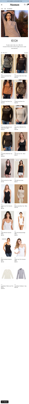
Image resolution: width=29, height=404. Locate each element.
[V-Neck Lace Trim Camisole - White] (21, 247)
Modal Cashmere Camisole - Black (6, 260)
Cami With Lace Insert (19, 180)
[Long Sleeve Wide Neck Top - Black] (7, 141)
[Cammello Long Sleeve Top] (7, 89)
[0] (27, 5)
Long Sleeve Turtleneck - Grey (20, 286)
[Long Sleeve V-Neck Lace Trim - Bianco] (7, 273)
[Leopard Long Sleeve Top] (21, 89)
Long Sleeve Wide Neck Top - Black (7, 154)
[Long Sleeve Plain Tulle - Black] (21, 63)
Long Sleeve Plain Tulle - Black (21, 75)
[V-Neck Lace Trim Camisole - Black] (7, 193)
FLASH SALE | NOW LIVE (14, 1)
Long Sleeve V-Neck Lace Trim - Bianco (7, 287)
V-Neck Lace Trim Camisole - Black (6, 206)
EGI (1, 74)
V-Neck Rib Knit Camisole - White (6, 233)
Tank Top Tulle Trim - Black (6, 180)
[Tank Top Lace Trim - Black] (21, 141)
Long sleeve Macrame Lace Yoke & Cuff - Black (6, 128)
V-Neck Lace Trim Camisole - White (20, 260)
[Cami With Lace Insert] (21, 168)
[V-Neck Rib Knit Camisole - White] (7, 220)
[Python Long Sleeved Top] (7, 63)
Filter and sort (5, 52)
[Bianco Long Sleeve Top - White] (21, 193)
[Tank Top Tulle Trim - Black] (7, 168)
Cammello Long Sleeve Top (6, 101)
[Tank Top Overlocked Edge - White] (21, 220)
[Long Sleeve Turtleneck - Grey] (21, 273)
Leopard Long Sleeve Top (19, 101)
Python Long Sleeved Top (6, 75)
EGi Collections (9, 8)
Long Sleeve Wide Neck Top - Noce (20, 128)
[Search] (25, 6)
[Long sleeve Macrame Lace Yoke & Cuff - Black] (7, 114)
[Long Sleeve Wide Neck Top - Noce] (21, 114)
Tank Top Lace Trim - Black (20, 153)
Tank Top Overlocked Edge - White (20, 233)
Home (2, 8)
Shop (5, 8)
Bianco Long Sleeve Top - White (21, 206)
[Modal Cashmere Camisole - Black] (7, 247)
